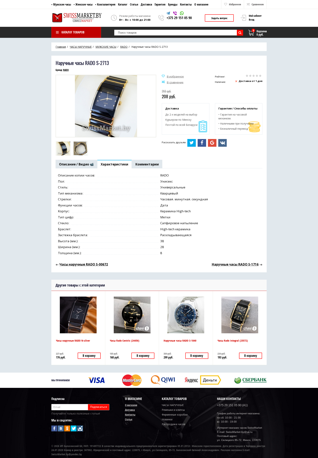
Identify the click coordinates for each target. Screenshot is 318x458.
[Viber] (175, 13)
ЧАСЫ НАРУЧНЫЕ (173, 405)
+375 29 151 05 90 (179, 17)
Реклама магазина (231, 450)
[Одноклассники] (67, 428)
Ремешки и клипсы (173, 410)
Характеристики (114, 164)
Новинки (167, 419)
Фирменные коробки (175, 414)
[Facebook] (54, 428)
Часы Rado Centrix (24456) (124, 340)
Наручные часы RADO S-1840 (180, 340)
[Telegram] (168, 13)
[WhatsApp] (182, 13)
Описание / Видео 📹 (76, 164)
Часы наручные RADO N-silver (73, 340)
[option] (63, 148)
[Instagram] (80, 428)
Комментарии (147, 164)
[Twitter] (74, 428)
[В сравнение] (172, 82)
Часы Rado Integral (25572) (233, 340)
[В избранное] (173, 76)
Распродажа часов (173, 424)
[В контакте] (61, 428)
